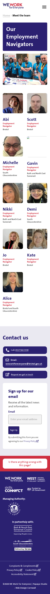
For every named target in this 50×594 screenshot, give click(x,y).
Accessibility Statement (22, 574)
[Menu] (44, 7)
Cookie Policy (31, 570)
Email (11, 411)
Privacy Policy (29, 441)
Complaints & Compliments (22, 566)
